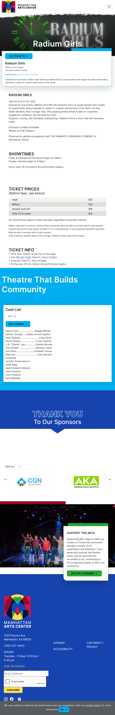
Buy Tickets (17, 56)
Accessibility (63, 649)
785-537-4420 (23, 257)
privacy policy (93, 705)
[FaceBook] (12, 699)
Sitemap (59, 643)
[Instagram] (6, 699)
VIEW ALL (10, 466)
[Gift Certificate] (19, 699)
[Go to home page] (19, 6)
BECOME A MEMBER (82, 573)
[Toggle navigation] (109, 6)
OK (62, 709)
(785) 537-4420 (14, 645)
